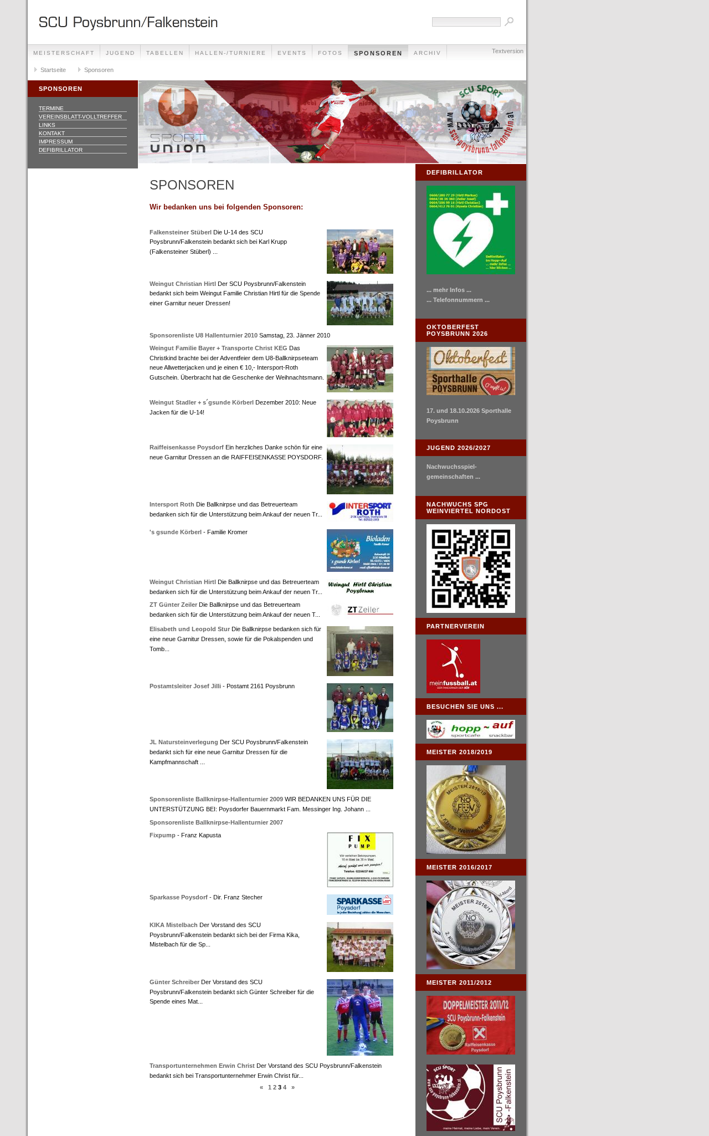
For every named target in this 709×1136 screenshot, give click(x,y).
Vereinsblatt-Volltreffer (80, 117)
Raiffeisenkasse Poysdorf (187, 447)
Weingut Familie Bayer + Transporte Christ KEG (218, 348)
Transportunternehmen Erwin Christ (202, 1065)
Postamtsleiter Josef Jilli (185, 686)
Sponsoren (378, 53)
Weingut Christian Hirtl (183, 283)
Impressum (56, 142)
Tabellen (165, 53)
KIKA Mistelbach (174, 925)
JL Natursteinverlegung (184, 742)
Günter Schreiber (174, 982)
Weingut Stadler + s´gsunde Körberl (202, 402)
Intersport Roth (172, 504)
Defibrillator (61, 150)
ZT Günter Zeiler (173, 604)
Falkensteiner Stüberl (181, 232)
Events (292, 53)
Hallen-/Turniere (230, 53)
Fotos (330, 53)
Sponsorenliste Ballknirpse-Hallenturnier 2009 (216, 799)
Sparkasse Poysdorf (179, 897)
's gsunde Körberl (176, 532)
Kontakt (52, 133)
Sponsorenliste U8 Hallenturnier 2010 (204, 335)
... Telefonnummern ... (458, 299)
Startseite (53, 69)
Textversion (507, 51)
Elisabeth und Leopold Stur (190, 629)
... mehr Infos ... (449, 289)
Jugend (120, 53)
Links (47, 125)
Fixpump (163, 835)
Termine (51, 108)
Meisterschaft (64, 53)
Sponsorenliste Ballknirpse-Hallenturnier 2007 (216, 822)
